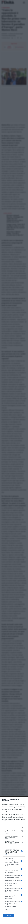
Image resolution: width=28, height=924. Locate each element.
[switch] (22, 831)
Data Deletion (5, 921)
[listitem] (14, 827)
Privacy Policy (22, 921)
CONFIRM (8, 915)
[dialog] (14, 860)
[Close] (24, 799)
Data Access (14, 921)
